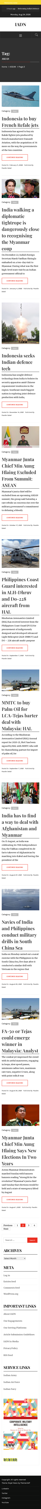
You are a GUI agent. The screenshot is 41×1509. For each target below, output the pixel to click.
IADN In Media (11, 1341)
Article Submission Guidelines (19, 1334)
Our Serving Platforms (15, 1327)
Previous (8, 1225)
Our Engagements (13, 1321)
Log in (7, 1275)
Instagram (6, 1498)
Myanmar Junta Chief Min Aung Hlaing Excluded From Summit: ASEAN (19, 472)
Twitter (5, 1493)
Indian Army (10, 1375)
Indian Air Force (12, 1382)
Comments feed (12, 1287)
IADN (20, 24)
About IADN (10, 1314)
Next (6, 1229)
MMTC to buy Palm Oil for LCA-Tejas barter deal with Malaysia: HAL (20, 715)
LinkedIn (5, 1489)
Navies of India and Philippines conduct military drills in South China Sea (19, 935)
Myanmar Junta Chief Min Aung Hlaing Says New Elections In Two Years (19, 1150)
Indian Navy (10, 1389)
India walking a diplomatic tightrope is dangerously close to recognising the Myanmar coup (20, 229)
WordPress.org (11, 1294)
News (15, 111)
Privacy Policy (11, 1348)
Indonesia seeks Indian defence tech (18, 361)
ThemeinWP (25, 1483)
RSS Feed (8, 1355)
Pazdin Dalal (7, 168)
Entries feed (10, 1281)
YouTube (5, 1502)
